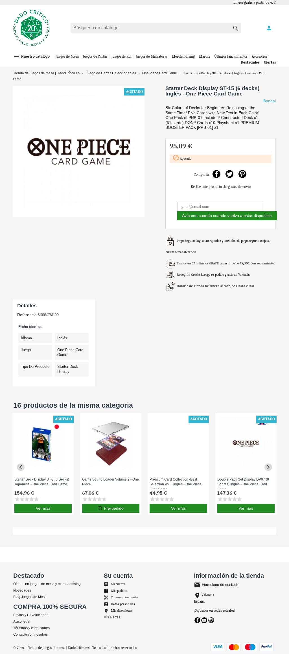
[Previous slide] (21, 467)
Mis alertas (112, 617)
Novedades (22, 590)
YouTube (204, 620)
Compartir (216, 174)
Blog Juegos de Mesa (30, 597)
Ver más (43, 508)
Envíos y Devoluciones (30, 615)
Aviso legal (21, 621)
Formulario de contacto (216, 585)
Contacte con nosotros (30, 634)
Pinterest (242, 174)
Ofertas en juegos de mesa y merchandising (47, 584)
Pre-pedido (111, 507)
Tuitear (229, 174)
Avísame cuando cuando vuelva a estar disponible (227, 215)
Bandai (269, 101)
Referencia (27, 314)
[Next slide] (268, 467)
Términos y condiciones (31, 628)
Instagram (211, 620)
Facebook (197, 620)
